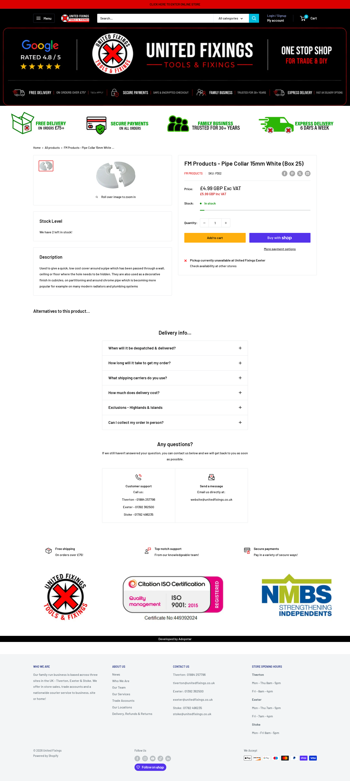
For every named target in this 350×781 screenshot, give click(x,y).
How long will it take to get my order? (139, 362)
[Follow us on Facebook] (137, 758)
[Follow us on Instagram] (145, 758)
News (116, 674)
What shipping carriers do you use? (137, 377)
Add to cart (215, 238)
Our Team (119, 687)
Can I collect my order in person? (136, 422)
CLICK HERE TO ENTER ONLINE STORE (175, 4)
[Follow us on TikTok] (160, 758)
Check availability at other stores (213, 266)
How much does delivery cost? (134, 392)
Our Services (121, 694)
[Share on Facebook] (284, 173)
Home (37, 147)
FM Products (193, 173)
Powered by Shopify (45, 755)
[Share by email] (308, 173)
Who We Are (120, 681)
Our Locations (122, 707)
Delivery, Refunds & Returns (132, 714)
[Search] (254, 18)
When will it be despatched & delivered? (142, 348)
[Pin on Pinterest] (292, 173)
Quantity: (190, 223)
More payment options (280, 249)
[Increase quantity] (226, 223)
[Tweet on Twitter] (300, 173)
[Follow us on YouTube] (153, 758)
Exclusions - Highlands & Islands (135, 407)
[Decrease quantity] (204, 223)
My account (275, 20)
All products (52, 147)
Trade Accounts (123, 700)
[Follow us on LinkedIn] (168, 758)
